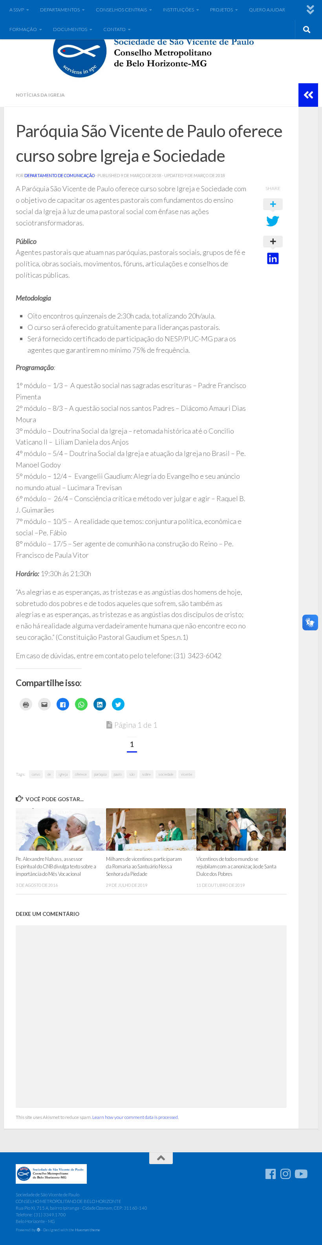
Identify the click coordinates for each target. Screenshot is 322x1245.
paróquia (100, 774)
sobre (146, 774)
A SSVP (16, 10)
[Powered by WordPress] (38, 1230)
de (49, 774)
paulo (118, 774)
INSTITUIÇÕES (178, 10)
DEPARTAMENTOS (60, 10)
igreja (63, 774)
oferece (81, 774)
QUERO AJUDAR (267, 10)
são (132, 774)
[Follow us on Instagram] (285, 1174)
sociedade (166, 774)
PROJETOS (221, 10)
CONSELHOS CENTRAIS (121, 10)
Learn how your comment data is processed (135, 1117)
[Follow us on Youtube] (300, 1174)
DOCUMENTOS (70, 29)
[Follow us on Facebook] (270, 1174)
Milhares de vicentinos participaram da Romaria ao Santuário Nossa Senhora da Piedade (144, 866)
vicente (186, 774)
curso (36, 774)
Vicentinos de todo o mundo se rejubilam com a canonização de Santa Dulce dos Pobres (236, 866)
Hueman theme (87, 1229)
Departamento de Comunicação (59, 175)
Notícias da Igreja (40, 95)
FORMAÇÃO (23, 29)
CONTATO (114, 29)
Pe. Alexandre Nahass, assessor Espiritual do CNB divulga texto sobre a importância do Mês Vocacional (56, 866)
